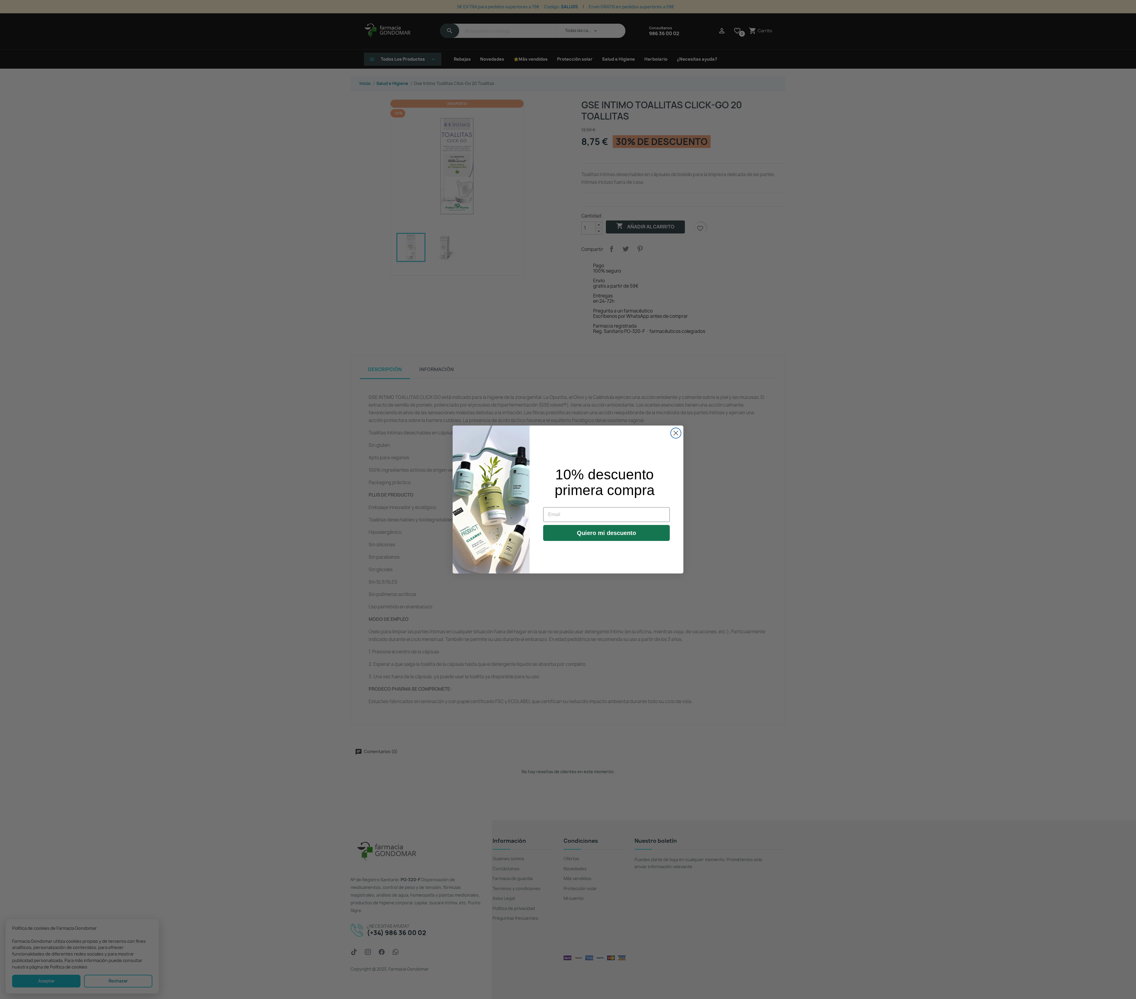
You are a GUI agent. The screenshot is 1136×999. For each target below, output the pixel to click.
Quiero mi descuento (606, 533)
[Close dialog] (676, 433)
